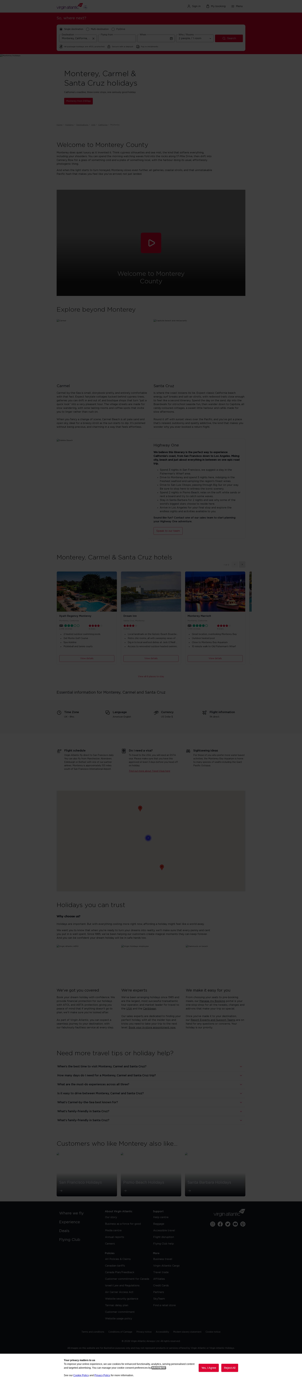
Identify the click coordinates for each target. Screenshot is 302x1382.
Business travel (162, 1259)
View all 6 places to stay (151, 677)
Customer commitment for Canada (127, 1279)
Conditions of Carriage (120, 1332)
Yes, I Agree (208, 1367)
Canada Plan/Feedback (119, 1272)
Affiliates (159, 1279)
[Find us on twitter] (227, 1224)
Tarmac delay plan (116, 1305)
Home (59, 125)
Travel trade (161, 1272)
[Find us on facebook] (220, 1224)
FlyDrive (120, 29)
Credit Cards (161, 1285)
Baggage (158, 1224)
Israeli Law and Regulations (122, 1285)
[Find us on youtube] (235, 1224)
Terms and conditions (92, 1332)
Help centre (160, 1217)
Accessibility (162, 1332)
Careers (110, 1243)
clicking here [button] (159, 1367)
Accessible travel (164, 1230)
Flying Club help (163, 1243)
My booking (218, 6)
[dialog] (151, 1368)
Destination (68, 35)
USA (93, 125)
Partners (158, 1292)
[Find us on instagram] (212, 1224)
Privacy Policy (102, 1375)
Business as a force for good (123, 1224)
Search (231, 38)
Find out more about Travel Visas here (149, 771)
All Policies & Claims (118, 1259)
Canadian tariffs (115, 1265)
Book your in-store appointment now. (152, 1027)
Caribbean (149, 1008)
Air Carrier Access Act (119, 1292)
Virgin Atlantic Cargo (166, 1265)
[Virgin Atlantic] (87, 6)
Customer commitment (120, 1312)
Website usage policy (118, 1318)
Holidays (69, 125)
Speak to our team (168, 531)
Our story (111, 1217)
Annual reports (114, 1237)
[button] (151, 243)
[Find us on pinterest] (242, 1224)
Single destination (73, 29)
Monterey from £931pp (78, 101)
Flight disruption (163, 1237)
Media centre (113, 1230)
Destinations (82, 125)
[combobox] (78, 38)
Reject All (229, 1367)
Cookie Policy (81, 1375)
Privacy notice (144, 1332)
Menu (239, 6)
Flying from (107, 35)
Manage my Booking (212, 1001)
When (143, 35)
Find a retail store (164, 1305)
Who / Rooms (186, 35)
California (102, 125)
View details (86, 658)
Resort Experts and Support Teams (213, 1020)
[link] (79, 1213)
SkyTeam (159, 1299)
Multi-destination (100, 29)
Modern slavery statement (187, 1332)
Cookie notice (213, 1332)
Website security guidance (121, 1299)
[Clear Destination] (93, 38)
